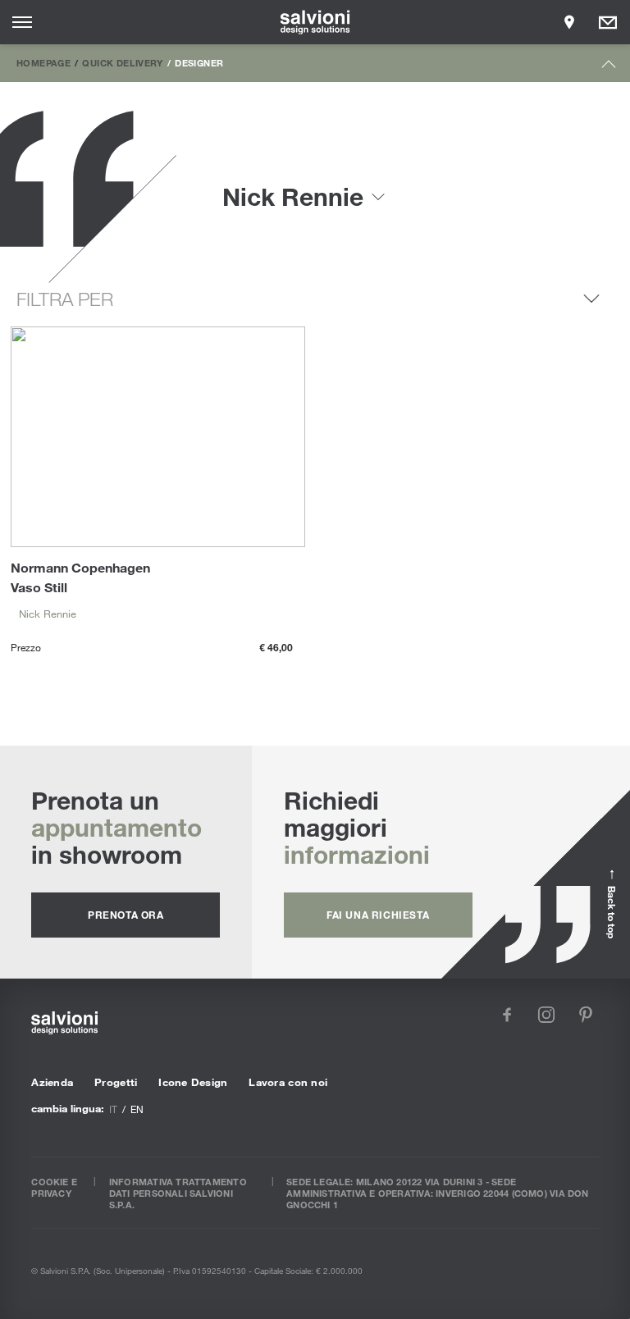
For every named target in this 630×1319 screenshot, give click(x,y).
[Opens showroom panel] (569, 22)
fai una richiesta (377, 914)
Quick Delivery (122, 62)
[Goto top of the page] (609, 68)
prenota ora (126, 914)
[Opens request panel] (608, 22)
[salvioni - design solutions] (315, 22)
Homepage (43, 62)
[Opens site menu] (22, 22)
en (137, 1109)
